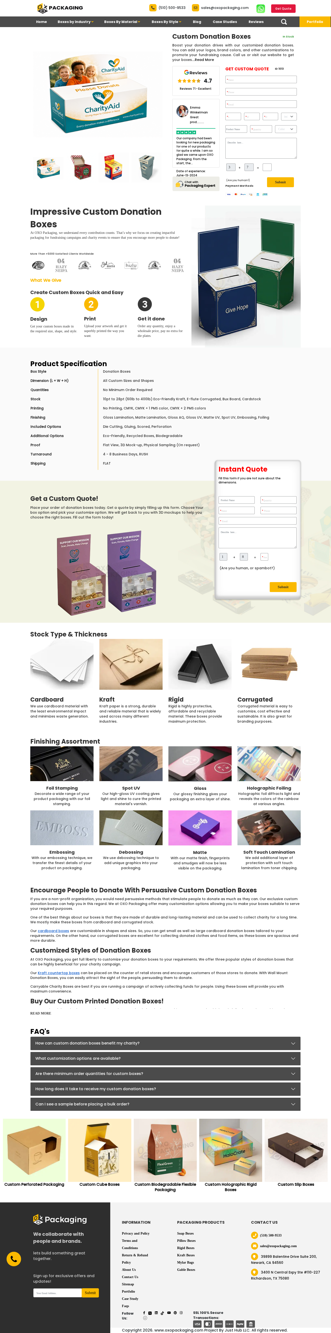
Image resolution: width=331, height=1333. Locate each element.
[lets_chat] (196, 183)
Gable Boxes (186, 1270)
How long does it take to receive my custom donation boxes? (95, 1089)
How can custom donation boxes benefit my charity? (87, 1043)
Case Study (130, 1299)
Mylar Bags (185, 1262)
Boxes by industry (74, 21)
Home (41, 21)
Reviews (256, 21)
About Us (129, 1270)
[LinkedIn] (156, 1313)
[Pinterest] (175, 1313)
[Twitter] (150, 1313)
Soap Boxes (185, 1233)
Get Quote (283, 9)
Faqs (125, 1306)
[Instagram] (181, 1313)
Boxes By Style (165, 21)
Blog (197, 21)
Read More (204, 59)
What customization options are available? (78, 1058)
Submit (280, 182)
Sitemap (128, 1284)
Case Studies (225, 21)
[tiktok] (162, 1313)
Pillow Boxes (186, 1241)
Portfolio (315, 21)
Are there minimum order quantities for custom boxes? (89, 1073)
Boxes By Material (121, 21)
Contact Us (130, 1277)
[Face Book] (144, 1313)
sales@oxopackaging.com (225, 7)
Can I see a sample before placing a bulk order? (82, 1104)
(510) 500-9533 (172, 7)
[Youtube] (169, 1313)
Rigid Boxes (185, 1248)
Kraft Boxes (186, 1255)
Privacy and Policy (136, 1233)
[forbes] (145, 1317)
